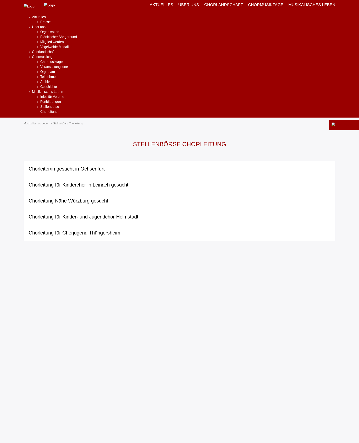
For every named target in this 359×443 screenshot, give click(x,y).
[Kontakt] (344, 125)
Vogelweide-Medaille (55, 47)
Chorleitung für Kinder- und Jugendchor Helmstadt (83, 217)
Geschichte (48, 86)
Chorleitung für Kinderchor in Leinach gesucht (78, 185)
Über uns (188, 4)
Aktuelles (161, 4)
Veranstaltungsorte (54, 67)
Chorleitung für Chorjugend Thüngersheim (74, 233)
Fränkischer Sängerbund (58, 37)
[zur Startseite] (29, 6)
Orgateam (47, 72)
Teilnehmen (49, 77)
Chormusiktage (51, 62)
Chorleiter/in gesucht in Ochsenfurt (67, 169)
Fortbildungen (50, 101)
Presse (45, 22)
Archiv (45, 81)
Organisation (49, 32)
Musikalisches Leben (311, 4)
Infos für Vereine (52, 96)
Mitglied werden (52, 42)
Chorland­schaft (223, 4)
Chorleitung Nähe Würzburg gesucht (68, 201)
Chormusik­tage (265, 4)
